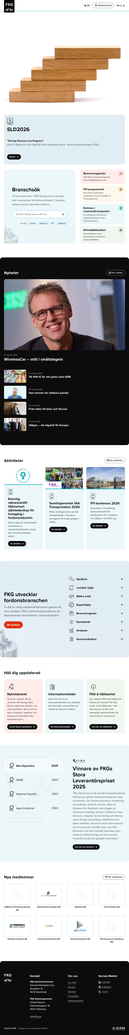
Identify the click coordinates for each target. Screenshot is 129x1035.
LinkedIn (106, 982)
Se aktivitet (15, 543)
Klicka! (12, 156)
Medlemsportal (105, 5)
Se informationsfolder (61, 726)
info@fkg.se (35, 1016)
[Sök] (63, 214)
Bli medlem (13, 625)
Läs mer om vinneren (85, 846)
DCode (44, 1028)
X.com (105, 991)
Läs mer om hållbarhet (102, 726)
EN (88, 5)
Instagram (106, 986)
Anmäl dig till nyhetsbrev (20, 726)
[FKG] (9, 6)
